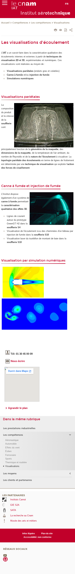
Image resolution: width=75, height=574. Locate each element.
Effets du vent (12, 447)
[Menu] (4, 3)
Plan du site (47, 533)
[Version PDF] (65, 30)
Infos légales (28, 533)
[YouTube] (5, 555)
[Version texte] (60, 30)
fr (66, 3)
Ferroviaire (10, 455)
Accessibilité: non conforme (37, 537)
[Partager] (70, 30)
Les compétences (41, 22)
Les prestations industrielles (19, 428)
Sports (8, 458)
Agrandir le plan (18, 407)
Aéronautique (11, 440)
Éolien (8, 451)
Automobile (11, 443)
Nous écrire (18, 361)
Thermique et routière (16, 462)
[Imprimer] (55, 30)
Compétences (20, 22)
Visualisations (62, 22)
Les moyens (10, 473)
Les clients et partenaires (17, 480)
